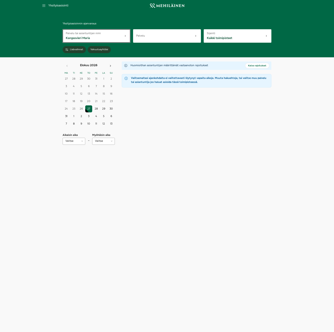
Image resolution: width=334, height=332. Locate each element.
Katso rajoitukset (257, 66)
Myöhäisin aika (101, 135)
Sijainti (214, 33)
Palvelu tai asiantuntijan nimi (83, 33)
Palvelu (140, 36)
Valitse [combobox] (69, 141)
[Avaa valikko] (43, 5)
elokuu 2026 (88, 65)
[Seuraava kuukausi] (110, 65)
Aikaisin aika (70, 135)
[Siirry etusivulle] (167, 5)
